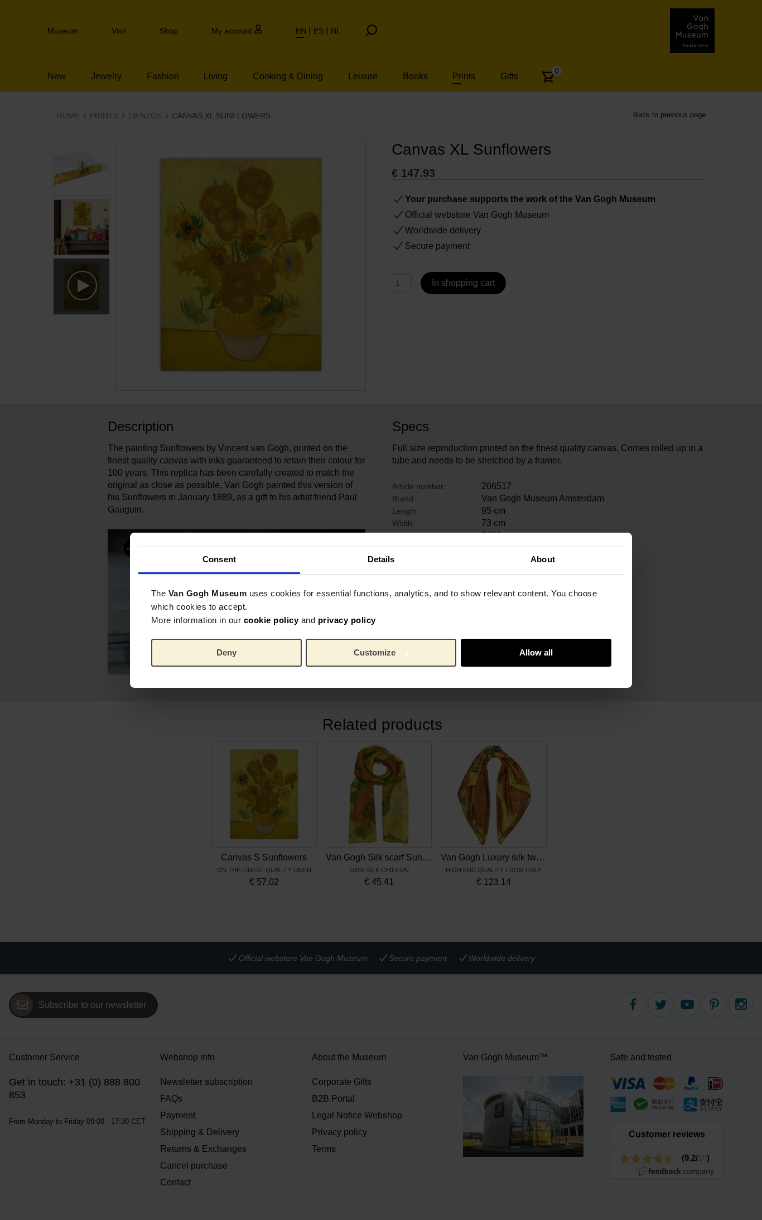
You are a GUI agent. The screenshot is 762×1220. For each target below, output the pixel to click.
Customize (375, 652)
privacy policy (347, 620)
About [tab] (542, 559)
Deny (226, 652)
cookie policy (271, 620)
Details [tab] (381, 559)
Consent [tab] (219, 559)
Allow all (536, 652)
